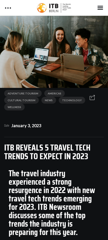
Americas (54, 93)
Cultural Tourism (21, 100)
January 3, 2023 (26, 125)
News (49, 100)
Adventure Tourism (23, 93)
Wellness (14, 107)
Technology (72, 100)
